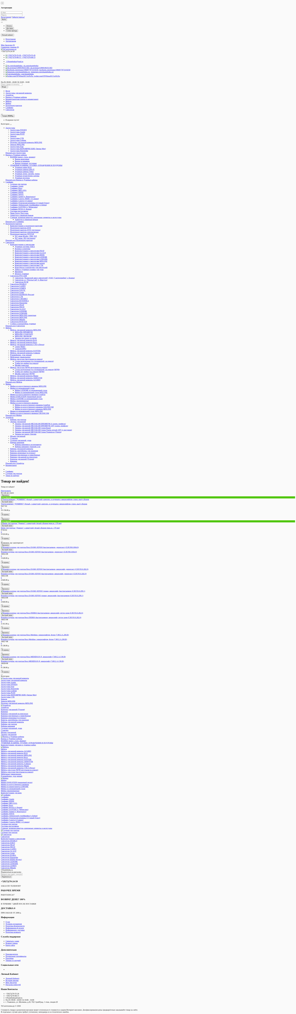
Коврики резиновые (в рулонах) (22, 453)
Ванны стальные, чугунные (26, 163)
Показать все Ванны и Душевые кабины (21, 180)
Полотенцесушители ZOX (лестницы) (25, 230)
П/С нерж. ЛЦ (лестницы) (25, 238)
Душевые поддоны (22, 178)
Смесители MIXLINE (18, 317)
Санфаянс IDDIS (16, 192)
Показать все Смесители (15, 326)
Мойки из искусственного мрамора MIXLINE (28, 386)
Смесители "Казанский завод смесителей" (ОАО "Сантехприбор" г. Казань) (45, 278)
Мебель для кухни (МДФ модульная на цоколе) (28, 367)
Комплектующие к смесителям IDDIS (30, 255)
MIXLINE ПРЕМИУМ (24, 332)
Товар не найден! (12, 476)
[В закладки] (2, 560)
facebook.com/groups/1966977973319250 (54, 70)
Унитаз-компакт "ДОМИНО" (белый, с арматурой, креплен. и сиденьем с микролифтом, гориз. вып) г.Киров (44, 504)
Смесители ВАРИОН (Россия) (22, 295)
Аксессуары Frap (16, 147)
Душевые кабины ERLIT (24, 170)
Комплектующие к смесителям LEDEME (31, 257)
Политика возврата (13, 932)
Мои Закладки (11, 983)
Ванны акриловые (22, 159)
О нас (8, 922)
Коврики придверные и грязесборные (25, 455)
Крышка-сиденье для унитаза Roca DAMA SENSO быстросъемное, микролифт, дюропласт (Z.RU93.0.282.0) (43, 574)
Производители (12, 954)
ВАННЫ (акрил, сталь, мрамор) (22, 157)
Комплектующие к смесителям (22, 245)
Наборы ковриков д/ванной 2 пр (27, 447)
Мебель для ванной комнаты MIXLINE (25, 330)
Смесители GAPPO (18, 286)
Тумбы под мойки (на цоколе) (26, 363)
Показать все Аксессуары (16, 153)
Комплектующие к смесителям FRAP (29, 251)
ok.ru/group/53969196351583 (40, 68)
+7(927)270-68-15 (28, 57)
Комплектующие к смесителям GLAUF (30, 253)
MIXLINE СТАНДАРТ (24, 334)
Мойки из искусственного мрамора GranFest (27, 395)
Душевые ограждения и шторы (27, 176)
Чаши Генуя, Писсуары (19, 213)
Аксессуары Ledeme (18, 140)
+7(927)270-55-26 (28, 55)
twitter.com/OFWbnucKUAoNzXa (46, 76)
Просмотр (5, 495)
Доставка (9, 28)
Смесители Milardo (17, 320)
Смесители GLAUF (18, 309)
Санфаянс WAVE (17, 195)
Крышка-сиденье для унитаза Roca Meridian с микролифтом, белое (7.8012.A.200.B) (34, 639)
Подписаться (6, 877)
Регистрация (6, 17)
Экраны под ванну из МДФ (26, 338)
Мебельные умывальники (20, 357)
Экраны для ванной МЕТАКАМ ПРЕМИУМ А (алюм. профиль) (40, 424)
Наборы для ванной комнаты (21, 449)
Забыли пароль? (18, 17)
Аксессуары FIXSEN (18, 130)
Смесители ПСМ (21, 282)
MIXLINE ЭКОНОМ (23, 336)
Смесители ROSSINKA (19, 301)
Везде (8, 91)
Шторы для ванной (17, 436)
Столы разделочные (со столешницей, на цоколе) (34, 361)
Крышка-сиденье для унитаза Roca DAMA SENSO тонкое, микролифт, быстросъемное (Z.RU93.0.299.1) (42, 596)
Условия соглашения (14, 924)
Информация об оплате (15, 928)
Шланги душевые (22, 274)
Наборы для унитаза (18, 420)
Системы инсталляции (19, 211)
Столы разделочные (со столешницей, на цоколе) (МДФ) (37, 370)
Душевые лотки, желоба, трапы (27, 174)
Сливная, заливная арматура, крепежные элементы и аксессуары (35, 217)
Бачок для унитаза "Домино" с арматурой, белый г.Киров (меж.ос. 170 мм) (30, 528)
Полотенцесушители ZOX (20, 228)
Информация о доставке (15, 930)
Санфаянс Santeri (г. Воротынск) (22, 197)
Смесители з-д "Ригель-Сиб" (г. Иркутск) (31, 280)
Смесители (10, 110)
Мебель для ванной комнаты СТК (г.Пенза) (27, 345)
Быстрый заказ (7, 502)
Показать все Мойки (14, 415)
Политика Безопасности (15, 926)
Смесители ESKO (8, 843)
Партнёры (10, 958)
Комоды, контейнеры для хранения (24, 451)
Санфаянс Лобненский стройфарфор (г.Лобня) (28, 205)
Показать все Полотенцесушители (19, 240)
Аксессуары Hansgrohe (19, 151)
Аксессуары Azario (17, 132)
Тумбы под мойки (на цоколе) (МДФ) (29, 372)
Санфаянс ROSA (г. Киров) (21, 209)
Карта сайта (10, 945)
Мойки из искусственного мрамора (24, 403)
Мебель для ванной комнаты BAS (23, 340)
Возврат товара (12, 943)
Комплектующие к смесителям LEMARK (31, 259)
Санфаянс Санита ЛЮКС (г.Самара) (24, 199)
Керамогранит (11, 465)
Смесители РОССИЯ (18, 276)
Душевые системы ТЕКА (25, 247)
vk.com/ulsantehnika (30, 66)
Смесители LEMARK (18, 313)
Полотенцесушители (14, 105)
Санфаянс (9, 108)
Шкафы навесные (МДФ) (25, 374)
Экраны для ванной (18, 422)
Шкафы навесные (22, 365)
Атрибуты (9, 95)
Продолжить (6, 491)
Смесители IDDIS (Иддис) (11, 860)
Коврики (13, 461)
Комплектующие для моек (11, 793)
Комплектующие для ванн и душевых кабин (18, 745)
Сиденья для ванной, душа (20, 440)
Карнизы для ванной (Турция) (22, 459)
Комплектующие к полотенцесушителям (26, 226)
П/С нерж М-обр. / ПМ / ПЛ (26, 236)
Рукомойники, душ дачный (21, 355)
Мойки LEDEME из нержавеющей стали (31, 390)
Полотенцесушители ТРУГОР (22, 234)
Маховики (19, 272)
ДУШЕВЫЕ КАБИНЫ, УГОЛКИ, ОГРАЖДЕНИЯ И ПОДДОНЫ (36, 165)
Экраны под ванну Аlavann (25, 434)
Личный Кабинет (12, 978)
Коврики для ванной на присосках (23, 457)
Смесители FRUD (17, 307)
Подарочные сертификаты (16, 956)
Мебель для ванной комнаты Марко (24, 376)
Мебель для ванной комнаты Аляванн (25, 353)
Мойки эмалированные (19, 401)
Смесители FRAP (17, 305)
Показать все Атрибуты (15, 463)
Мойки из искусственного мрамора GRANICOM (34, 407)
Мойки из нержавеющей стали (22, 388)
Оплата (9, 26)
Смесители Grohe (17, 292)
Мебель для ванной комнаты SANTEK (25, 351)
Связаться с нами (12, 941)
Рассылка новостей (13, 985)
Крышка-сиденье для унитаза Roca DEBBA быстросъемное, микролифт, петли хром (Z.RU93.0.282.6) (41, 617)
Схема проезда (11, 31)
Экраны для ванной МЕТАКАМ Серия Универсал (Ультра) (38, 432)
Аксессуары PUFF (17, 134)
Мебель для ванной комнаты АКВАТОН (26, 378)
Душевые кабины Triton (24, 172)
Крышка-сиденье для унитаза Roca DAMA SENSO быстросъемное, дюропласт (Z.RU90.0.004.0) (39, 552)
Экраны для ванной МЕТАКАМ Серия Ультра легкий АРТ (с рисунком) (43, 430)
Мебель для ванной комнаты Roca (23, 342)
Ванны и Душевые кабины (16, 97)
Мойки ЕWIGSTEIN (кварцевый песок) (26, 397)
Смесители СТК (16, 297)
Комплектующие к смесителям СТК (29, 265)
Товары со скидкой (13, 960)
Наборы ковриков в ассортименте (28, 445)
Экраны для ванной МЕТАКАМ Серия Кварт (33, 428)
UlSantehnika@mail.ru (14, 62)
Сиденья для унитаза (18, 184)
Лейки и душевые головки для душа (29, 270)
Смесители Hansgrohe (18, 303)
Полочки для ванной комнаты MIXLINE (26, 142)
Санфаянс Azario (16, 186)
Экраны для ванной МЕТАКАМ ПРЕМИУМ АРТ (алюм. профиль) (41, 426)
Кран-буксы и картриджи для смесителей (31, 267)
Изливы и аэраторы (22, 249)
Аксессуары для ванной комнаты (19, 93)
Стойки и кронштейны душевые (23, 324)
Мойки (8, 103)
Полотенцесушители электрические (24, 232)
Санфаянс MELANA (18, 190)
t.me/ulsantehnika (27, 74)
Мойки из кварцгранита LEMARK (14, 787)
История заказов (12, 980)
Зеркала (13, 136)
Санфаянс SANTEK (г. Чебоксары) (24, 207)
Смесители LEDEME (18, 311)
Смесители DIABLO (18, 284)
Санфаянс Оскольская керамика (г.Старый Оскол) (29, 203)
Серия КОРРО (20, 349)
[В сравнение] (2, 517)
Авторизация (11, 41)
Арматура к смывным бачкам (21, 215)
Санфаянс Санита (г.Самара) (21, 201)
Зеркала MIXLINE (17, 145)
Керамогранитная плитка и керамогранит (22, 99)
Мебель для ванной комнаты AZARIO (25, 380)
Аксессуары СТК (17, 138)
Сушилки (14, 438)
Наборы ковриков (17, 442)
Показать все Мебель (14, 382)
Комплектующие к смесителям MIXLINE (31, 261)
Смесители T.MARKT (19, 299)
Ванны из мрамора (22, 161)
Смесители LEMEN (18, 288)
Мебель (8, 101)
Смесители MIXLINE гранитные (23, 315)
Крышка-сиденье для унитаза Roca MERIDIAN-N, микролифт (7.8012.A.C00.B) (32, 661)
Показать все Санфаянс (15, 222)
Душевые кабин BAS (23, 167)
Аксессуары (10, 128)
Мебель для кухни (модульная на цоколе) (26, 359)
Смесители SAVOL (17, 290)
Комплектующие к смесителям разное (30, 263)
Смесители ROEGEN (18, 322)
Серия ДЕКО (20, 347)
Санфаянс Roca (16, 188)
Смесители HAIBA (8, 855)
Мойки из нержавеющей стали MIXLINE (31, 392)
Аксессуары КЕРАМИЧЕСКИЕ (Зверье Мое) (28, 149)
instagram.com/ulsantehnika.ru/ (42, 72)
